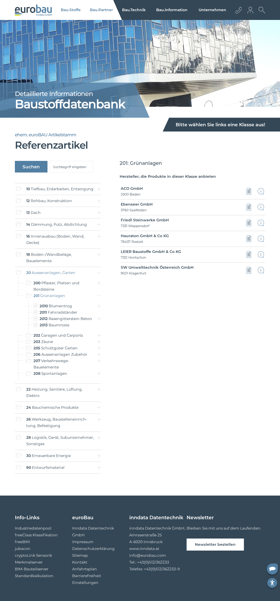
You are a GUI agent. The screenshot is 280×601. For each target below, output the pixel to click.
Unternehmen (212, 10)
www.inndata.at (144, 548)
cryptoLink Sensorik (33, 555)
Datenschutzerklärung (93, 548)
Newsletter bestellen (215, 544)
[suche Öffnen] (260, 13)
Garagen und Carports (58, 335)
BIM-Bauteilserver (31, 569)
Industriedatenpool (33, 528)
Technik (134, 10)
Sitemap (80, 555)
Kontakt (79, 562)
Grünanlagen (49, 295)
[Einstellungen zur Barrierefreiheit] (272, 583)
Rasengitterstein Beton (66, 319)
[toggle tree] (99, 189)
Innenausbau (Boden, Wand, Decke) (55, 239)
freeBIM (22, 542)
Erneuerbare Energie (48, 455)
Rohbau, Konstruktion (49, 201)
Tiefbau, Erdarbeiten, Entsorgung (59, 189)
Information (171, 10)
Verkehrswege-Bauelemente (51, 364)
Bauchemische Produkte (52, 407)
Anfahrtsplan (84, 569)
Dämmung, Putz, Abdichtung (56, 224)
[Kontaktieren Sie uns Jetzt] (238, 10)
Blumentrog (56, 306)
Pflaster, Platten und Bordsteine (56, 286)
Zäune (43, 342)
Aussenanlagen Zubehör (60, 354)
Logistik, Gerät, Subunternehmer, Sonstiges (60, 440)
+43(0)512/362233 (153, 562)
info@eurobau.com (147, 555)
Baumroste (54, 325)
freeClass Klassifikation (36, 535)
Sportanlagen (50, 373)
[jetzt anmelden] (250, 10)
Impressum (82, 542)
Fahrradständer (58, 312)
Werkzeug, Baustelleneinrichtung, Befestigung (56, 422)
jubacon (22, 548)
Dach (33, 212)
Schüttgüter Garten (55, 348)
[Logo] (33, 10)
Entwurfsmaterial (45, 467)
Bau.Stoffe (71, 10)
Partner (101, 10)
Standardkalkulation (34, 576)
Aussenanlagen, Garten (50, 272)
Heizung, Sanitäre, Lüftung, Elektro (54, 392)
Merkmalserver (29, 562)
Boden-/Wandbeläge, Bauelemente (49, 257)
